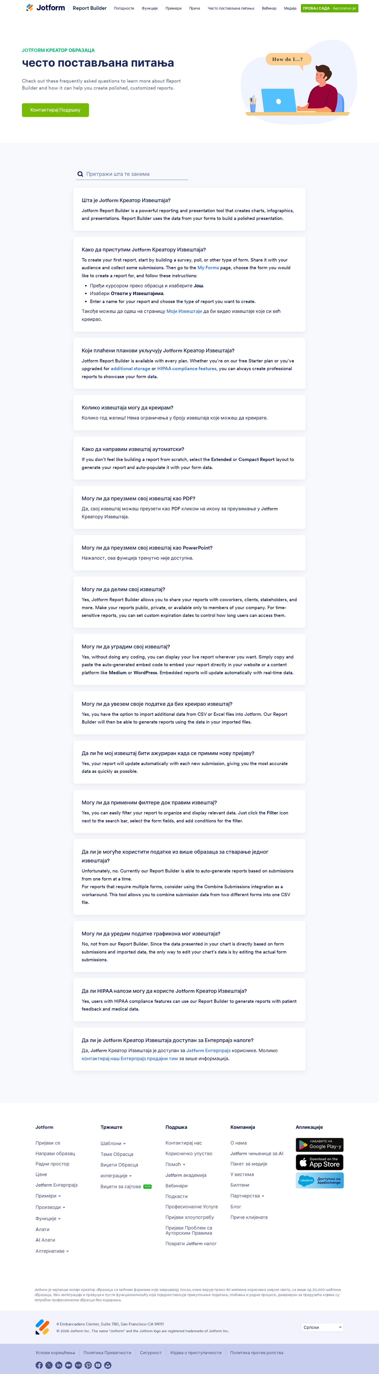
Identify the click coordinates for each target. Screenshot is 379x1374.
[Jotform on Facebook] (39, 1365)
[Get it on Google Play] (320, 1145)
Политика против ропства (256, 1352)
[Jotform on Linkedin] (58, 1365)
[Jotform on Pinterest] (88, 1365)
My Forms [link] (208, 268)
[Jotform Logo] (46, 8)
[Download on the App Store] (320, 1162)
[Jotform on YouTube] (98, 1365)
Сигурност (151, 1352)
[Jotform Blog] (78, 1365)
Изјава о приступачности (196, 1352)
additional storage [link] (130, 368)
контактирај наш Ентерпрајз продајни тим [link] (130, 1058)
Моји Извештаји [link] (184, 311)
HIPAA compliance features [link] (186, 368)
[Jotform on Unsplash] (107, 1365)
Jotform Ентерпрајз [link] (208, 1050)
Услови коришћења (55, 1352)
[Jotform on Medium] (68, 1365)
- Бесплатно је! (329, 8)
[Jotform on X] (49, 1365)
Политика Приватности (107, 1352)
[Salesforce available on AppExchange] (320, 1180)
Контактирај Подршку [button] (55, 110)
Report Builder (90, 8)
